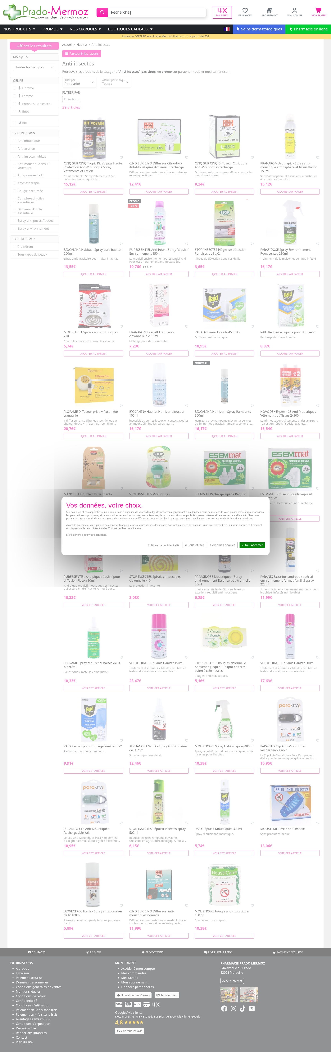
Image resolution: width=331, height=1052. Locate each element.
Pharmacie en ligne (310, 29)
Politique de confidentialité (163, 545)
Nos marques (84, 29)
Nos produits (17, 29)
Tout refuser (195, 545)
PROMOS (51, 29)
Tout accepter (253, 545)
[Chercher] (102, 12)
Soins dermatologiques (261, 29)
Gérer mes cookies (222, 545)
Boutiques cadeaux (129, 29)
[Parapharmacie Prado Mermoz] (46, 12)
